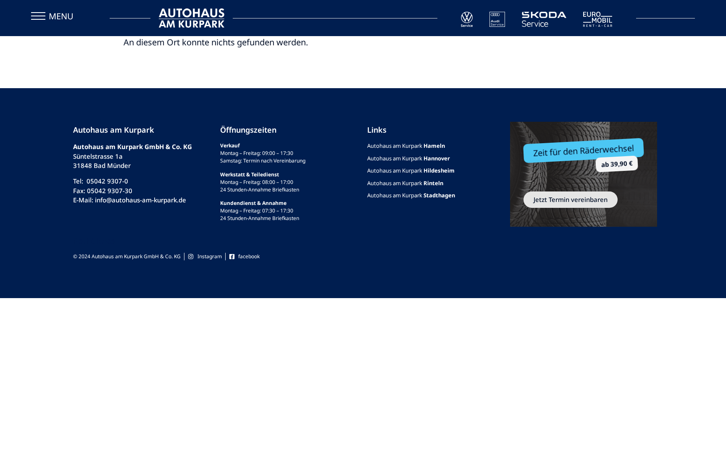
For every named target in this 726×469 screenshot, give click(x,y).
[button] (38, 18)
